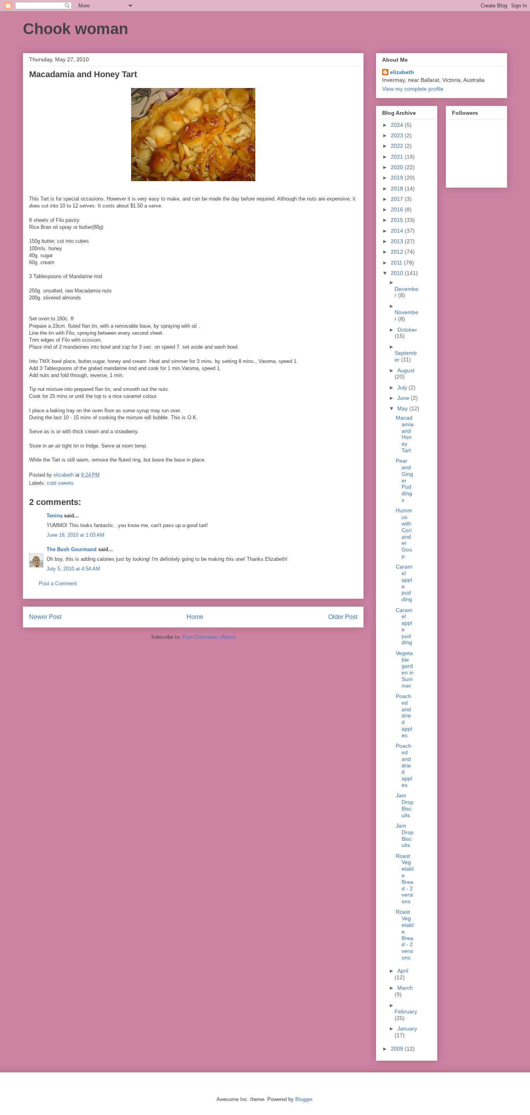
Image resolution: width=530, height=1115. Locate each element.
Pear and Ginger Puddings (404, 480)
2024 (398, 125)
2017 (398, 199)
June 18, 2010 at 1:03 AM (75, 535)
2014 (398, 231)
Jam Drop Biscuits (405, 805)
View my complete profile (412, 89)
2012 (398, 252)
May (403, 408)
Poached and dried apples (404, 715)
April (402, 971)
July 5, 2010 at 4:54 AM (73, 569)
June (404, 398)
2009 (398, 1049)
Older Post (342, 617)
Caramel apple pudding (404, 583)
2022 (398, 146)
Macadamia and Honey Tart (405, 434)
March (405, 988)
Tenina (54, 516)
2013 (398, 241)
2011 (397, 262)
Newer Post (45, 617)
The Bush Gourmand (72, 549)
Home (195, 617)
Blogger (303, 1099)
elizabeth (402, 72)
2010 (398, 273)
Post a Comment (58, 583)
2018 (398, 188)
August (405, 370)
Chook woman (75, 28)
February (406, 1011)
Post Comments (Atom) (209, 637)
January (407, 1028)
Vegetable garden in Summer (405, 669)
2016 (398, 209)
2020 (398, 167)
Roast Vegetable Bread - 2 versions (405, 879)
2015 (398, 220)
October (407, 330)
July (403, 387)
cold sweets (60, 483)
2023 (398, 135)
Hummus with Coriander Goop (404, 533)
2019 (398, 178)
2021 (398, 157)
